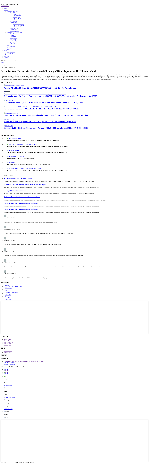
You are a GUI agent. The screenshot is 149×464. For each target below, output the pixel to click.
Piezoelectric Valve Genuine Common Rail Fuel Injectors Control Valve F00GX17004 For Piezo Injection (46, 115)
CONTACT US (5, 6)
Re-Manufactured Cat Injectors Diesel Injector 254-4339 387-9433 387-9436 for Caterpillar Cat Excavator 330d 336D (50, 96)
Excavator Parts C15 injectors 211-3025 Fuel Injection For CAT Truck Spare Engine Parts (40, 122)
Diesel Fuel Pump (14, 33)
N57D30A (7, 297)
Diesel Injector (13, 12)
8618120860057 (8, 385)
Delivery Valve (13, 38)
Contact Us (6, 57)
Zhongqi (7, 285)
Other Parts (9, 49)
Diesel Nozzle (13, 21)
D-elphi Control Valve (18, 25)
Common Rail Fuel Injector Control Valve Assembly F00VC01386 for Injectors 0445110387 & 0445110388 (46, 128)
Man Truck (7, 296)
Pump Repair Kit (14, 39)
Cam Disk (12, 43)
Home (5, 8)
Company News (11, 52)
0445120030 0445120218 (11, 292)
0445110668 (8, 295)
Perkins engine (8, 288)
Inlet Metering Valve (15, 40)
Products (6, 10)
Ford (6, 289)
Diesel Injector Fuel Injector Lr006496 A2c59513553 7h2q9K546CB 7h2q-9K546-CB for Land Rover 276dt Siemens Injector (39, 170)
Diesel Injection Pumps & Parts (14, 32)
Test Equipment (11, 47)
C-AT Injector (16, 17)
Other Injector (16, 19)
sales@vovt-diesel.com (9, 364)
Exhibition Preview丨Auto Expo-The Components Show (22, 197)
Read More (6, 91)
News (5, 50)
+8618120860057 (8, 409)
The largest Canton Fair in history (15, 191)
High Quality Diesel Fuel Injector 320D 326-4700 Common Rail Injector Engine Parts (28, 164)
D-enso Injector (17, 15)
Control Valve (13, 22)
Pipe (8, 45)
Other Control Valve (18, 26)
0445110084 (8, 290)
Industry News (10, 53)
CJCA (6, 293)
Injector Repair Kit (14, 31)
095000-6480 (8, 299)
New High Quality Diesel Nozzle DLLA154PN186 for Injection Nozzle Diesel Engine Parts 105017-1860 (33, 140)
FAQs (5, 54)
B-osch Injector (17, 14)
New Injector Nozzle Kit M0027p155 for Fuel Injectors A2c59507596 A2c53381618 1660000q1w (41, 109)
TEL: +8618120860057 (9, 362)
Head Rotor (13, 36)
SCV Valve (13, 42)
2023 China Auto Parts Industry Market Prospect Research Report (25, 184)
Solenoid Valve (13, 29)
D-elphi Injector (17, 18)
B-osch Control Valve (18, 24)
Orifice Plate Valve (14, 28)
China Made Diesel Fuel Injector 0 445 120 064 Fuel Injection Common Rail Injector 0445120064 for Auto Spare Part (37, 152)
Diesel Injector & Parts (12, 11)
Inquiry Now (4, 355)
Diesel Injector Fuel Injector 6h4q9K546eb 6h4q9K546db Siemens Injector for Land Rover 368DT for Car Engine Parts (37, 146)
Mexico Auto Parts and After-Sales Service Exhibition (21, 203)
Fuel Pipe (12, 46)
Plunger (12, 35)
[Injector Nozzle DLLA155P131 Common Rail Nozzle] (15, 156)
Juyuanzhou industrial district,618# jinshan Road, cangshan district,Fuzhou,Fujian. (24, 361)
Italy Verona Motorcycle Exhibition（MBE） (18, 178)
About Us (6, 56)
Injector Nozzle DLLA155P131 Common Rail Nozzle (20, 158)
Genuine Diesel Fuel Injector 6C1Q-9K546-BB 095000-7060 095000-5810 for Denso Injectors (40, 88)
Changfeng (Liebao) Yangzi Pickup (13, 286)
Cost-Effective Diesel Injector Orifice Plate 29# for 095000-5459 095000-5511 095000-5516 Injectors (43, 102)
